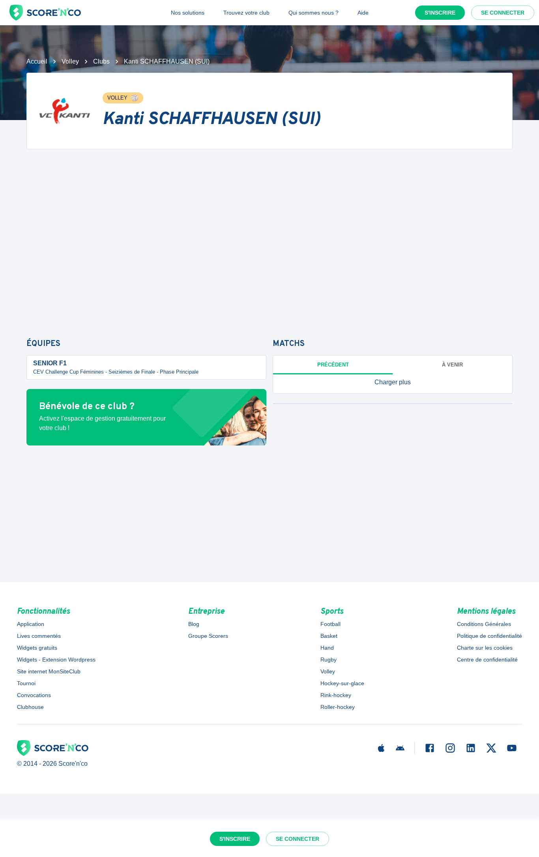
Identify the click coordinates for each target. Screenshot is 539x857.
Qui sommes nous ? (313, 12)
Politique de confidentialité (489, 636)
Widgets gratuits (37, 648)
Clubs (101, 61)
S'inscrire (440, 12)
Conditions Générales (484, 624)
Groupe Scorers (208, 636)
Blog (193, 624)
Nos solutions (187, 12)
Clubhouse (30, 707)
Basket (328, 636)
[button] (392, 382)
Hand (327, 648)
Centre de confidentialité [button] (487, 659)
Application (30, 624)
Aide (363, 12)
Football (330, 624)
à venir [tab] (452, 365)
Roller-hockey (337, 707)
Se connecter (502, 12)
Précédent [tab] (333, 365)
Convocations (34, 695)
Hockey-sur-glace (342, 683)
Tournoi (26, 683)
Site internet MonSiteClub (48, 671)
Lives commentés (39, 636)
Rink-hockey (335, 695)
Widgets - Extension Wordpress (56, 659)
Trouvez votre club (246, 12)
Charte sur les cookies (485, 648)
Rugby (328, 659)
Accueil (36, 61)
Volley (70, 61)
